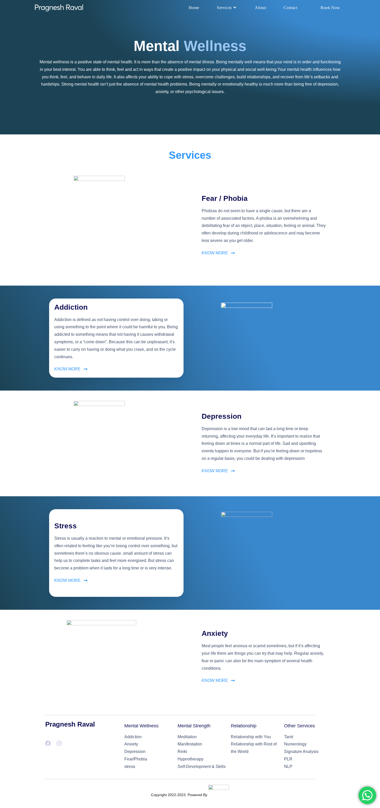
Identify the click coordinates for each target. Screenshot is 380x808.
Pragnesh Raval (70, 724)
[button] (218, 253)
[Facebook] (48, 743)
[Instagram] (59, 743)
